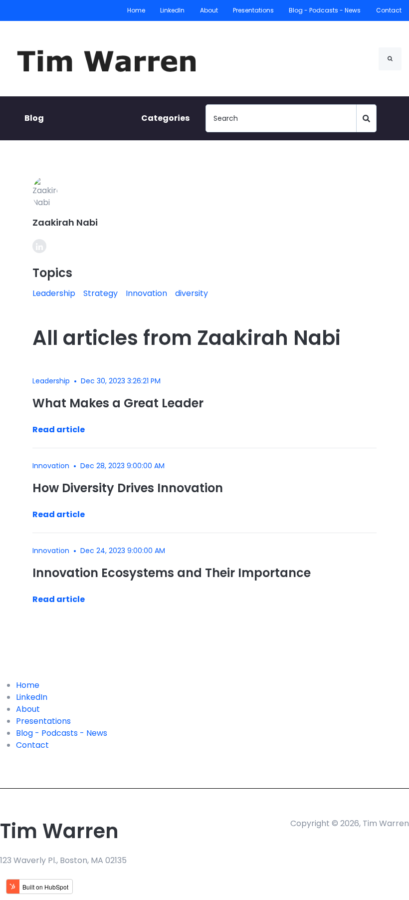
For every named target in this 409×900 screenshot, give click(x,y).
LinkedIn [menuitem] (31, 697)
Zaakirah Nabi (65, 222)
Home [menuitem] (27, 685)
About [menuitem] (28, 709)
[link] (110, 58)
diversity (191, 293)
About (209, 10)
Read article (58, 429)
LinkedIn (173, 10)
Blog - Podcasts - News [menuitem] (61, 733)
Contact (389, 10)
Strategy (100, 293)
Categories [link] (165, 118)
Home (136, 10)
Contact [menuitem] (32, 745)
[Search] (390, 58)
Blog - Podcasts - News (325, 10)
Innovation (146, 293)
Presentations (253, 10)
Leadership (53, 293)
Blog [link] (34, 118)
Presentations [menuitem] (43, 721)
